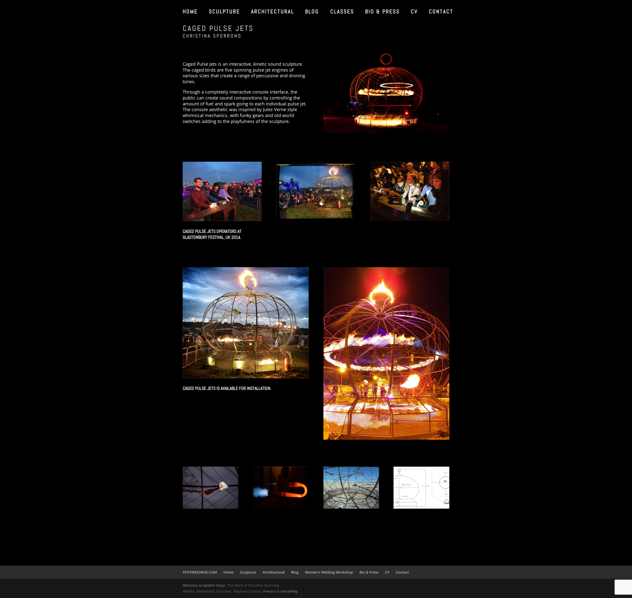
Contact (441, 12)
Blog (312, 12)
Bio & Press (382, 12)
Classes (342, 12)
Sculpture (224, 12)
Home (190, 12)
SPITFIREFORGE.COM (200, 572)
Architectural (272, 12)
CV (414, 12)
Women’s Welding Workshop (329, 572)
